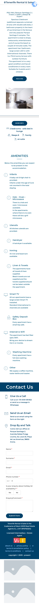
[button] (9, 98)
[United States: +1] (8, 481)
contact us (29, 551)
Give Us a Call (18, 396)
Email (9, 468)
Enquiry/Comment (14, 498)
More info (19, 123)
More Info (19, 79)
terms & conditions (13, 551)
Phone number (13, 477)
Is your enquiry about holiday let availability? (19, 487)
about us (8, 546)
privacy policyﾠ (23, 546)
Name (9, 449)
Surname (10, 458)
